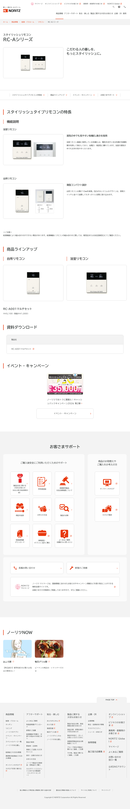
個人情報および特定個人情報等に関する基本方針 (35, 790)
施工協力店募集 (95, 752)
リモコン (41, 22)
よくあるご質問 (31, 721)
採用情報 (92, 742)
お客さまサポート (107, 95)
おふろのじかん (52, 721)
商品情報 (15, 22)
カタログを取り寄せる (14, 768)
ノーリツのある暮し (13, 745)
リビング (9, 728)
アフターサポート (34, 714)
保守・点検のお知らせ (34, 755)
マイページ (39, 3)
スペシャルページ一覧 (14, 741)
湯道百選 (50, 728)
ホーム (5, 22)
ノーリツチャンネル (54, 736)
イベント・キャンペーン (82, 95)
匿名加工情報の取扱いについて (66, 790)
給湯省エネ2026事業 (13, 752)
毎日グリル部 (51, 732)
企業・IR (92, 714)
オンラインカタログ (13, 765)
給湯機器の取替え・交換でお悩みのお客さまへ (34, 736)
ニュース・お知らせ (95, 732)
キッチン (9, 724)
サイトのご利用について (89, 790)
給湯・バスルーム (28, 22)
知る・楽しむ (53, 714)
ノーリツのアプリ (12, 732)
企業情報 (91, 721)
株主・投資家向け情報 (96, 724)
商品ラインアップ (57, 95)
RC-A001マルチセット (21, 349)
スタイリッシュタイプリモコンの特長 (27, 95)
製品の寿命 (30, 742)
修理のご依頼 (31, 730)
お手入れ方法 (31, 759)
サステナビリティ (94, 728)
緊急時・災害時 (31, 746)
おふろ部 (50, 724)
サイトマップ (106, 790)
